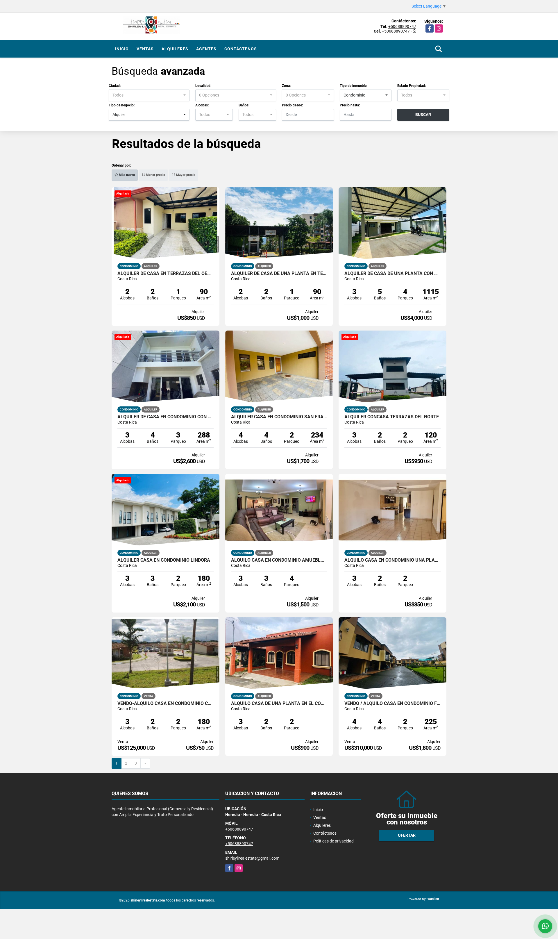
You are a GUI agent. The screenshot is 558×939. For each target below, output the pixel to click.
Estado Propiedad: (411, 86)
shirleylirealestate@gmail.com (252, 858)
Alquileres (175, 49)
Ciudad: (115, 86)
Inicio (122, 49)
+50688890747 (402, 26)
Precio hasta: (350, 105)
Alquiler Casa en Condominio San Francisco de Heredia (279, 417)
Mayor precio (185, 175)
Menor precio (155, 175)
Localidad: (203, 86)
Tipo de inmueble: (353, 86)
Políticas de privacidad (333, 841)
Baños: (244, 105)
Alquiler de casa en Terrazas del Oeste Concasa (165, 273)
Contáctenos (240, 49)
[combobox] (149, 95)
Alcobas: (202, 105)
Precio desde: (292, 105)
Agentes (206, 49)
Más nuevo (126, 175)
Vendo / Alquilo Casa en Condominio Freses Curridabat (392, 703)
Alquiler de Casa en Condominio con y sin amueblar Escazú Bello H (165, 417)
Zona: (286, 86)
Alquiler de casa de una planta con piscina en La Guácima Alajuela (392, 273)
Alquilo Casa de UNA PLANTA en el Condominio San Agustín (279, 703)
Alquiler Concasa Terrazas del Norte (391, 417)
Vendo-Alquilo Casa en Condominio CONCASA (165, 703)
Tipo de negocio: (122, 105)
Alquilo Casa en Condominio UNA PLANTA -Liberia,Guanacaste (392, 560)
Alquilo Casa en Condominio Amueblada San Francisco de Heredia (279, 560)
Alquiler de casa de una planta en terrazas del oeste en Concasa (279, 273)
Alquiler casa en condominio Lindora (163, 560)
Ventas (145, 49)
